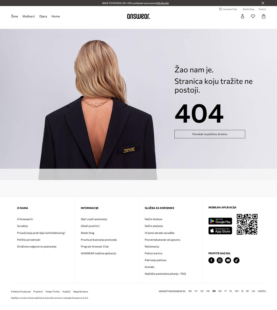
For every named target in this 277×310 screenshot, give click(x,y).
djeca (43, 16)
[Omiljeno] (253, 16)
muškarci (28, 16)
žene (14, 16)
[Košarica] (263, 16)
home (55, 16)
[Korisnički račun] (242, 16)
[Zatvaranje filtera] (263, 3)
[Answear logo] (138, 16)
